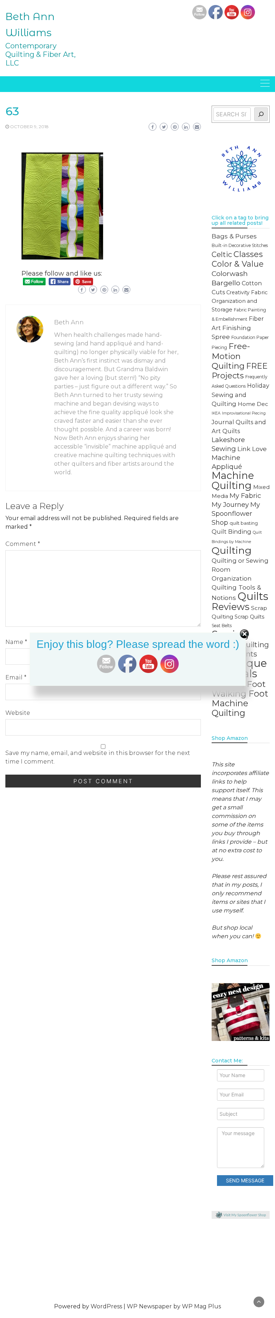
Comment (22, 544)
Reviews (231, 606)
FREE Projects (239, 371)
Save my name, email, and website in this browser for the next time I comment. (97, 757)
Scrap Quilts (249, 617)
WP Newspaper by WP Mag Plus (174, 1306)
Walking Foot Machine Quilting (240, 703)
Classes (248, 254)
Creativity (238, 292)
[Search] (261, 114)
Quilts (252, 596)
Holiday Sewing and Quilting (240, 394)
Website (17, 712)
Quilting (232, 550)
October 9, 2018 (29, 126)
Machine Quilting (233, 480)
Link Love (252, 448)
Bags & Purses (234, 236)
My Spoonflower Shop (236, 513)
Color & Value (238, 263)
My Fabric (245, 495)
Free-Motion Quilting (231, 356)
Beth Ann (69, 322)
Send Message (245, 1180)
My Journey (230, 504)
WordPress (106, 1306)
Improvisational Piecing (244, 413)
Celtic (222, 254)
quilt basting (244, 523)
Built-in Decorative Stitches (240, 245)
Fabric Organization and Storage (240, 301)
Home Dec (253, 404)
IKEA (216, 413)
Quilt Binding (231, 531)
